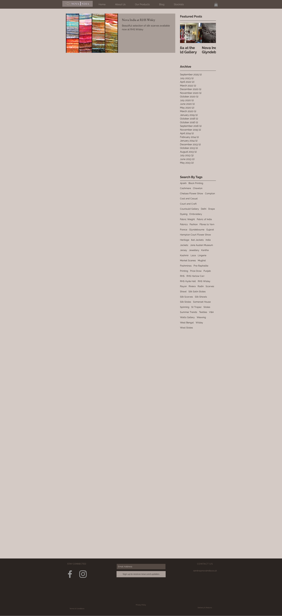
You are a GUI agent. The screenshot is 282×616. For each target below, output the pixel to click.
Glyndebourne (196, 229)
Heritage (184, 240)
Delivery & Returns (205, 607)
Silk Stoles (185, 301)
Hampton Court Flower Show (195, 234)
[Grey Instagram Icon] (83, 574)
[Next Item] (210, 32)
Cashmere (185, 188)
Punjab (207, 271)
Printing (184, 271)
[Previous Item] (185, 32)
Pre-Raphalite (201, 265)
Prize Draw (196, 271)
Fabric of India (204, 219)
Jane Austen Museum (201, 245)
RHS (182, 276)
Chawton (197, 188)
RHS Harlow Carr (195, 276)
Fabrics (184, 224)
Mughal (202, 260)
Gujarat (210, 229)
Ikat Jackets (197, 240)
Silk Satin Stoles (197, 291)
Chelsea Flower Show (191, 193)
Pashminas (186, 265)
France (183, 229)
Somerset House (202, 301)
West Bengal (187, 322)
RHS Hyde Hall (188, 281)
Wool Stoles (186, 327)
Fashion (194, 224)
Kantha (205, 250)
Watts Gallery (187, 317)
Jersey (183, 250)
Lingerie (202, 255)
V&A (211, 312)
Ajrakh (183, 183)
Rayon (183, 286)
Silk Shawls (201, 296)
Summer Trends (188, 312)
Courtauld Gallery (189, 209)
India (208, 240)
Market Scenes (188, 260)
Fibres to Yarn (207, 224)
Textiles (203, 312)
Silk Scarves (186, 296)
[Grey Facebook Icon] (70, 574)
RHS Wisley (204, 281)
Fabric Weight (187, 219)
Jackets (184, 245)
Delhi (203, 209)
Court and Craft (188, 203)
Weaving (201, 317)
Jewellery (194, 250)
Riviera (192, 286)
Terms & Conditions (77, 608)
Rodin (201, 286)
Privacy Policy (141, 605)
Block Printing (195, 183)
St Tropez (196, 307)
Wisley (199, 322)
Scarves (210, 286)
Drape (211, 209)
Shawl (183, 291)
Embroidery (195, 214)
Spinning (184, 307)
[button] (216, 4)
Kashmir (184, 255)
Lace (193, 255)
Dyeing (184, 214)
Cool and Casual (189, 198)
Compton (210, 193)
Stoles (207, 307)
